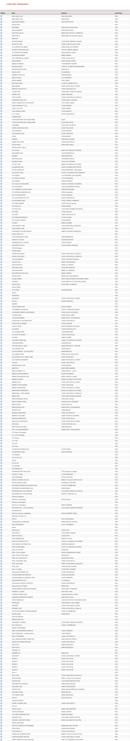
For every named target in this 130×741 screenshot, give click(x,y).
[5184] (1, 698)
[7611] (1, 575)
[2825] (1, 441)
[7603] (1, 639)
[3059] (1, 304)
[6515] (1, 92)
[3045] (1, 564)
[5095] (1, 223)
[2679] (1, 488)
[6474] (1, 365)
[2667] (1, 212)
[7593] (1, 530)
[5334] (1, 566)
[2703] (1, 728)
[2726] (1, 245)
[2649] (1, 491)
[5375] (1, 449)
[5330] (1, 541)
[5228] (1, 83)
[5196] (1, 689)
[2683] (1, 268)
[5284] (1, 184)
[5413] (1, 424)
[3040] (1, 262)
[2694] (1, 404)
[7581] (1, 159)
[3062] (1, 279)
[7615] (1, 430)
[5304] (1, 229)
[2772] (1, 44)
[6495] (1, 463)
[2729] (1, 410)
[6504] (1, 50)
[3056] (1, 201)
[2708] (1, 139)
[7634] (1, 64)
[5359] (1, 100)
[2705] (1, 55)
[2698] (1, 594)
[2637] (1, 393)
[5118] (1, 558)
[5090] (1, 731)
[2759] (1, 533)
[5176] (1, 589)
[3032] (1, 620)
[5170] (1, 237)
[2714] (1, 645)
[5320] (1, 142)
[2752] (1, 215)
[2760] (1, 580)
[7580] (1, 293)
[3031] (1, 388)
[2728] (1, 709)
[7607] (1, 270)
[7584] (1, 178)
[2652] (1, 737)
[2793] (1, 477)
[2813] (1, 256)
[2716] (1, 242)
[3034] (1, 170)
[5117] (1, 706)
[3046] (1, 611)
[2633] (1, 86)
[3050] (1, 181)
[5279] (1, 16)
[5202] (1, 539)
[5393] (1, 712)
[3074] (1, 502)
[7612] (1, 427)
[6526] (1, 480)
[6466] (1, 519)
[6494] (1, 460)
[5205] (1, 692)
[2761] (1, 332)
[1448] (1, 723)
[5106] (1, 552)
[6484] (1, 195)
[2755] (1, 131)
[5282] (1, 53)
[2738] (1, 318)
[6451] (1, 608)
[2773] (1, 136)
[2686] (1, 379)
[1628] (1, 469)
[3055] (1, 670)
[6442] (1, 329)
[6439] (1, 69)
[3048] (1, 418)
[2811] (1, 122)
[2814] (1, 497)
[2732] (1, 81)
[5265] (1, 636)
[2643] (1, 382)
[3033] (1, 351)
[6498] (1, 335)
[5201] (1, 597)
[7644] (1, 276)
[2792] (1, 508)
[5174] (1, 371)
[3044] (1, 187)
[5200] (1, 703)
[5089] (1, 650)
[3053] (1, 664)
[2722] (1, 47)
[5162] (1, 399)
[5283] (1, 312)
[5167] (1, 36)
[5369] (1, 234)
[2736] (1, 734)
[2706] (1, 61)
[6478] (1, 631)
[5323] (1, 30)
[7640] (1, 206)
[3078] (1, 446)
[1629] (1, 458)
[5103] (1, 125)
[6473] (1, 346)
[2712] (1, 97)
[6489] (1, 578)
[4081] (1, 117)
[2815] (1, 466)
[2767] (1, 209)
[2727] (1, 726)
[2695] (1, 284)
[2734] (1, 385)
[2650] (1, 656)
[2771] (1, 583)
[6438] (1, 220)
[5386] (1, 217)
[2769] (1, 134)
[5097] (1, 148)
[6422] (1, 75)
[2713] (1, 156)
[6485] (1, 128)
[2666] (1, 240)
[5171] (1, 647)
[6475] (1, 402)
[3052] (1, 661)
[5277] (1, 561)
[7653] (1, 120)
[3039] (1, 337)
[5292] (1, 189)
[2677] (1, 653)
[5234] (1, 203)
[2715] (1, 681)
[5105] (1, 145)
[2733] (1, 416)
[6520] (1, 485)
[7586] (1, 111)
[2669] (1, 547)
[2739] (1, 310)
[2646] (1, 421)
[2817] (1, 251)
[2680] (1, 301)
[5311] (1, 153)
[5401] (1, 527)
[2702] (1, 282)
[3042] (1, 600)
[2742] (1, 273)
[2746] (1, 41)
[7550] (1, 603)
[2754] (1, 78)
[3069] (1, 513)
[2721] (1, 614)
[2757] (1, 717)
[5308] (1, 307)
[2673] (1, 483)
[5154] (1, 673)
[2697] (1, 695)
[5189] (1, 22)
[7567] (1, 231)
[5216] (1, 452)
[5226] (1, 374)
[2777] (1, 108)
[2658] (1, 494)
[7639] (1, 103)
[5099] (1, 25)
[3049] (1, 525)
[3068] (1, 287)
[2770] (1, 572)
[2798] (1, 701)
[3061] (1, 321)
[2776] (1, 58)
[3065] (1, 628)
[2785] (1, 175)
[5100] (1, 248)
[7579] (1, 586)
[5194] (1, 396)
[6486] (1, 407)
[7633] (1, 550)
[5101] (1, 39)
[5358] (1, 19)
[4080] (1, 455)
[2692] (1, 592)
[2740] (1, 684)
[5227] (1, 368)
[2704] (1, 687)
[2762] (1, 360)
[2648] (1, 606)
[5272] (1, 714)
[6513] (1, 33)
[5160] (1, 94)
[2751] (1, 413)
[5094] (1, 192)
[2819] (1, 435)
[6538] (1, 164)
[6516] (1, 106)
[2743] (1, 340)
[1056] (1, 472)
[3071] (1, 326)
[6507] (1, 377)
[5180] (1, 474)
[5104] (1, 505)
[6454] (1, 678)
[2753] (1, 622)
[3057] (1, 72)
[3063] (1, 617)
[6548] (1, 633)
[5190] (1, 740)
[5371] (1, 114)
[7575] (1, 173)
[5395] (1, 544)
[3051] (1, 659)
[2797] (1, 511)
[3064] (1, 296)
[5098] (1, 444)
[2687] (1, 720)
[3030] (1, 226)
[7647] (1, 343)
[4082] (1, 432)
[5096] (1, 516)
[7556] (1, 354)
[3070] (1, 259)
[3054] (1, 667)
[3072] (1, 522)
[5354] (1, 315)
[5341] (1, 555)
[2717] (1, 391)
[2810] (1, 254)
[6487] (1, 642)
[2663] (1, 27)
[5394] (1, 569)
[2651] (1, 675)
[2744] (1, 323)
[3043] (1, 198)
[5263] (1, 357)
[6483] (1, 349)
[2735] (1, 161)
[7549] (1, 167)
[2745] (1, 625)
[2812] (1, 499)
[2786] (1, 536)
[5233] (1, 150)
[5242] (1, 89)
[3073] (1, 265)
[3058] (1, 290)
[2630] (1, 298)
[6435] (1, 363)
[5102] (1, 438)
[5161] (1, 67)
